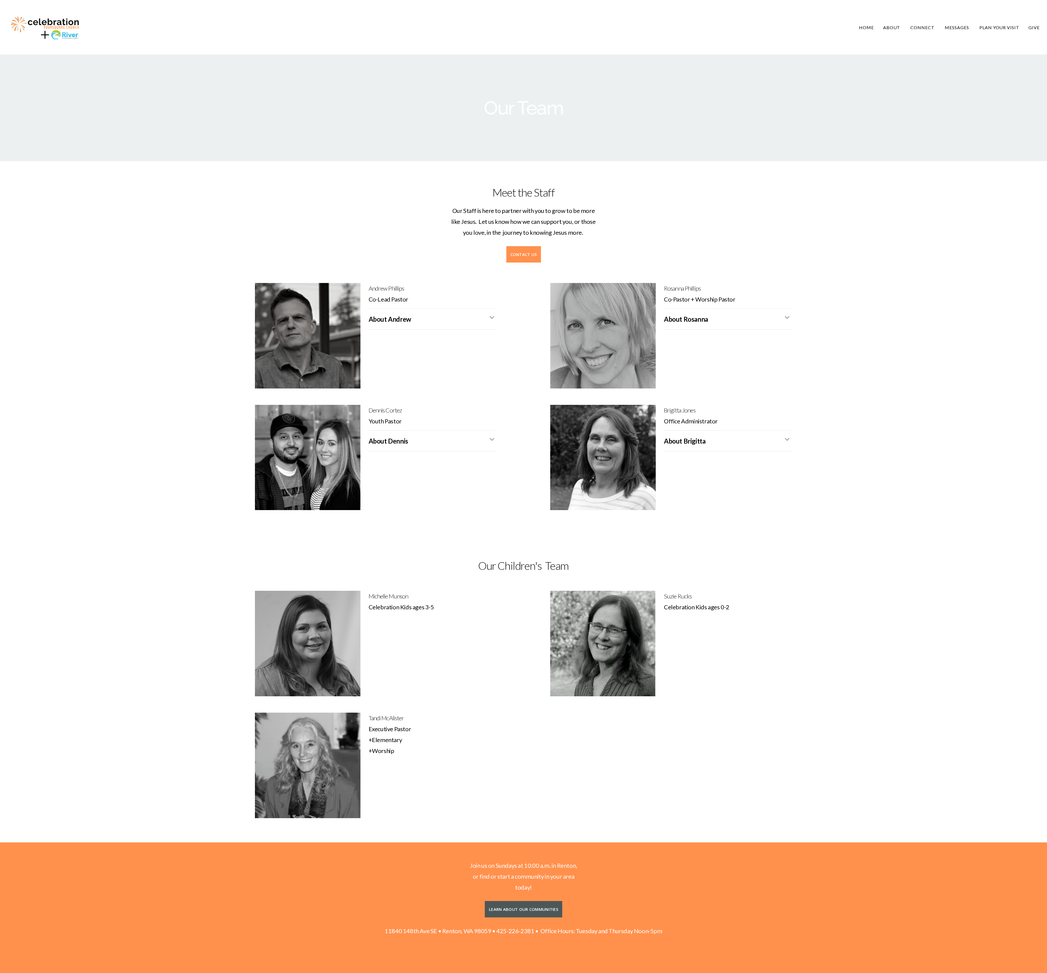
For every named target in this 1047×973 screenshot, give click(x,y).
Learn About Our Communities (523, 909)
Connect (922, 27)
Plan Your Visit (999, 27)
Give (1034, 27)
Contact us (523, 254)
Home (866, 27)
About (892, 27)
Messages (957, 27)
